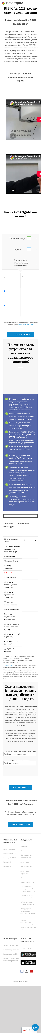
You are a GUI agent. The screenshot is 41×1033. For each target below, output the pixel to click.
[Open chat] (35, 1027)
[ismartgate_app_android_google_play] (28, 954)
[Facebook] (21, 971)
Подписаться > (27, 948)
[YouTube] (31, 971)
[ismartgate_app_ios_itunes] (28, 962)
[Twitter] (26, 971)
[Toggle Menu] (37, 3)
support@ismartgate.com (25, 324)
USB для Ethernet (10, 665)
